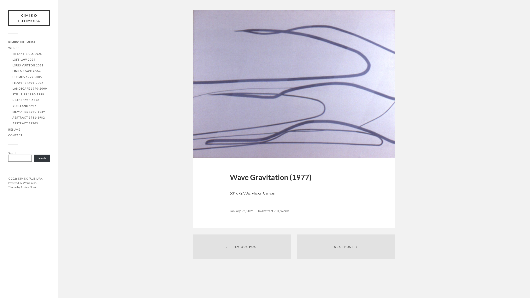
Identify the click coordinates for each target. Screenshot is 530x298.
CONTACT (15, 135)
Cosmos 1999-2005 (27, 77)
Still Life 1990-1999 (28, 94)
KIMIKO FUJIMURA (29, 18)
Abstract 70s (270, 211)
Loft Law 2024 (23, 59)
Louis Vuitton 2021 (27, 65)
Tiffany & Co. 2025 (27, 53)
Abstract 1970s (25, 123)
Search (12, 153)
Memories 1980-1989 (28, 111)
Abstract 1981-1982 (28, 117)
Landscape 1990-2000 (29, 88)
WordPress (29, 183)
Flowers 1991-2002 (27, 82)
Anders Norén (29, 187)
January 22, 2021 (242, 211)
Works (284, 211)
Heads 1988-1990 (25, 100)
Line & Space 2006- (26, 71)
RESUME (14, 129)
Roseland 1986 (24, 106)
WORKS (13, 48)
